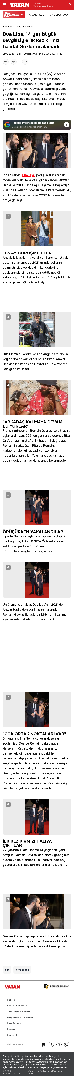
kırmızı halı (22, 969)
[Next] (43, 1044)
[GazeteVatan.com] (12, 987)
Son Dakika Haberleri (18, 1005)
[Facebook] (51, 1044)
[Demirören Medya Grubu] (56, 987)
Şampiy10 (12, 1035)
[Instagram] (66, 1044)
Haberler (7, 26)
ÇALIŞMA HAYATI (60, 14)
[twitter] (59, 1044)
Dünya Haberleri (24, 26)
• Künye (30, 1071)
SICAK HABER (37, 14)
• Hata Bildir (34, 1073)
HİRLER (12, 14)
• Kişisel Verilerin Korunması (49, 1071)
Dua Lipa (39, 74)
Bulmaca (11, 1029)
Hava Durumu (14, 1023)
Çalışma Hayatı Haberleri (20, 1017)
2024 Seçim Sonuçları (18, 1011)
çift (7, 969)
